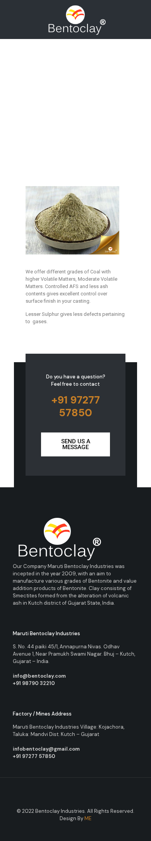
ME (87, 818)
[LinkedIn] (86, 829)
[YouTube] (76, 829)
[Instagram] (97, 829)
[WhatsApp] (55, 829)
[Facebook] (65, 829)
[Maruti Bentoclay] (75, 19)
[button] (75, 444)
